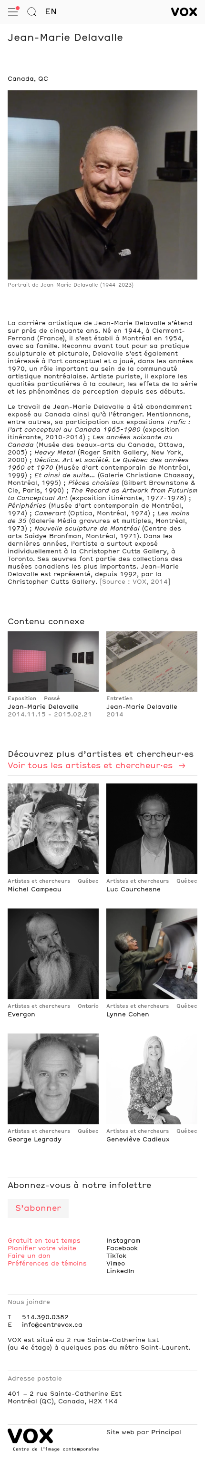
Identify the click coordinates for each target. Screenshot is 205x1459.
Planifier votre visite (42, 1248)
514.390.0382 (45, 1317)
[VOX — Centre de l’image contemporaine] (184, 12)
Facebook (122, 1248)
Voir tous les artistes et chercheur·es (91, 766)
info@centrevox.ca (52, 1325)
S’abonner (38, 1208)
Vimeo (115, 1263)
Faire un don (29, 1256)
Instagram (123, 1241)
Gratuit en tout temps (44, 1241)
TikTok (116, 1256)
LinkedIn (120, 1271)
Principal (166, 1432)
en (51, 12)
